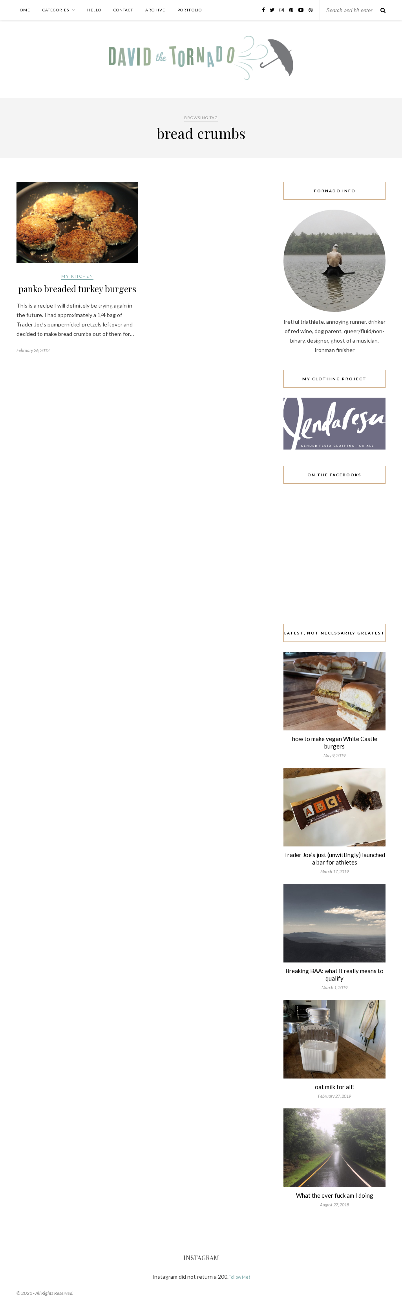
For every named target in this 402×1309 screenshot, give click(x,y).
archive (155, 9)
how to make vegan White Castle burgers (334, 742)
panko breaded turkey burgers (77, 289)
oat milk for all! (334, 1086)
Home (23, 9)
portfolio (189, 9)
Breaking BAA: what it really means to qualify (334, 974)
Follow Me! (239, 1277)
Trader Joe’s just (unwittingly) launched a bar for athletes (334, 858)
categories (55, 9)
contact (123, 9)
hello (94, 9)
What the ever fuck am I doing (334, 1195)
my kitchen (77, 276)
